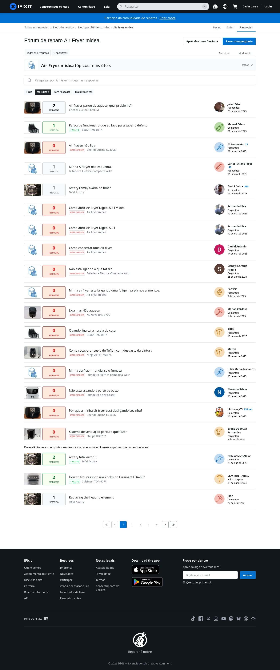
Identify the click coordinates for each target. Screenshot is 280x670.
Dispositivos (60, 53)
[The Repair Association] (253, 618)
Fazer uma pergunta (239, 41)
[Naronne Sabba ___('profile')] (219, 392)
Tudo (29, 92)
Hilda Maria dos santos (241, 369)
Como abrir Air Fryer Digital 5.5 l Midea (97, 208)
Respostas (246, 27)
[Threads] (246, 618)
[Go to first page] (106, 524)
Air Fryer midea (123, 27)
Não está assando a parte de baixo (94, 390)
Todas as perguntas (38, 53)
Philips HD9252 (96, 436)
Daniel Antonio (237, 246)
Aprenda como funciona (202, 41)
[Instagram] (216, 618)
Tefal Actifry (76, 192)
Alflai (231, 329)
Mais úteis (43, 92)
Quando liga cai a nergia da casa (92, 330)
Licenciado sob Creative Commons (150, 663)
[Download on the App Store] (145, 569)
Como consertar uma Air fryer (90, 248)
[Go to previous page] (114, 524)
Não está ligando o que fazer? (90, 269)
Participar (66, 580)
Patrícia (232, 289)
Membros (224, 53)
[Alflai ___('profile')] (219, 332)
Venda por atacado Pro (74, 586)
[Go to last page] (173, 524)
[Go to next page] (165, 524)
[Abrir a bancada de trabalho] (215, 6)
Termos (100, 580)
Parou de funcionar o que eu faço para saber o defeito (108, 125)
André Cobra (235, 186)
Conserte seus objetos (54, 6)
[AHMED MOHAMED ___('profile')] (219, 459)
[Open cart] (235, 6)
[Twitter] (208, 618)
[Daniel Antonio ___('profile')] (219, 249)
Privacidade (103, 574)
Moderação (244, 53)
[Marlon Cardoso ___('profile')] (219, 312)
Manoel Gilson (236, 124)
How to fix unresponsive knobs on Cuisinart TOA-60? (107, 477)
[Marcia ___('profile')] (219, 352)
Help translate (33, 618)
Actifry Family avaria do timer (90, 188)
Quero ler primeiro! (198, 582)
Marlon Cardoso (237, 309)
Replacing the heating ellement (91, 497)
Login (268, 6)
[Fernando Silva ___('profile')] (219, 209)
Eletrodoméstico (63, 27)
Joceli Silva (234, 104)
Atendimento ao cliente (39, 574)
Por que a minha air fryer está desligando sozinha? (105, 410)
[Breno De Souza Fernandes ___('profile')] (219, 432)
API (26, 598)
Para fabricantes (70, 598)
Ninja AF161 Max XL (99, 355)
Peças (216, 27)
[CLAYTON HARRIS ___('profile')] (219, 479)
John (230, 496)
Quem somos (32, 567)
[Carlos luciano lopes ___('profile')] (219, 167)
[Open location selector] (225, 6)
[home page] (21, 6)
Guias (230, 27)
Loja (107, 6)
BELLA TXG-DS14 (92, 129)
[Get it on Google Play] (147, 581)
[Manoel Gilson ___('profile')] (219, 127)
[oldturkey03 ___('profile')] (219, 412)
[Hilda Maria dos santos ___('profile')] (219, 372)
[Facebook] (200, 618)
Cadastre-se (250, 6)
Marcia (232, 349)
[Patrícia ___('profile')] (219, 292)
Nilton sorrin (236, 144)
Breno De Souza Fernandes (237, 430)
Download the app (146, 560)
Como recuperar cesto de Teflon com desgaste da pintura (110, 350)
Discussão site (33, 580)
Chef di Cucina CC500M (84, 110)
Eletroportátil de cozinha (93, 27)
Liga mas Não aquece (84, 310)
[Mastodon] (231, 618)
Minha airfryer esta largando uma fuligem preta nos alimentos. (114, 290)
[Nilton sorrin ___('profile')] (219, 147)
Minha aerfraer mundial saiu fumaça (95, 370)
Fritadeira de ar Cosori (101, 395)
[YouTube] (223, 618)
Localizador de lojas (72, 592)
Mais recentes (83, 92)
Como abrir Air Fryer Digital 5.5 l (92, 228)
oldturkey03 (235, 409)
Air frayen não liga (82, 145)
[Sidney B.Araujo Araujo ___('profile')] (219, 269)
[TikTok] (193, 618)
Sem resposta (62, 92)
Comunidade (86, 6)
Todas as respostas (37, 27)
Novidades (67, 574)
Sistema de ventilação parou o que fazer (98, 432)
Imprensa (66, 567)
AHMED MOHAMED (239, 455)
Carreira (29, 586)
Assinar (248, 575)
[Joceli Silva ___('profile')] (219, 107)
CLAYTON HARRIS (238, 476)
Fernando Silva (237, 206)
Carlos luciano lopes (240, 163)
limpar (245, 65)
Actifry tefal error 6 (82, 457)
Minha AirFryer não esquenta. (90, 167)
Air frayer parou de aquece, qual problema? (100, 105)
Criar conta (168, 18)
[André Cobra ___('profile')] (219, 189)
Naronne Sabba (237, 389)
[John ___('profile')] (219, 499)
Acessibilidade (105, 567)
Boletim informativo (36, 592)
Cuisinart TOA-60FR (94, 481)
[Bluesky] (239, 619)
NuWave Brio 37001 (99, 314)
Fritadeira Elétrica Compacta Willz (90, 171)
